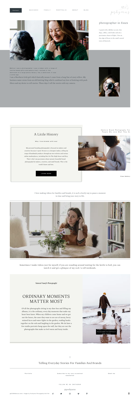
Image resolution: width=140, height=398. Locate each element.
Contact (16, 10)
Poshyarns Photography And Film (39, 393)
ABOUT (75, 10)
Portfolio (28, 373)
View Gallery (125, 176)
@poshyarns (70, 389)
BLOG (86, 10)
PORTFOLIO (61, 10)
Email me (111, 373)
